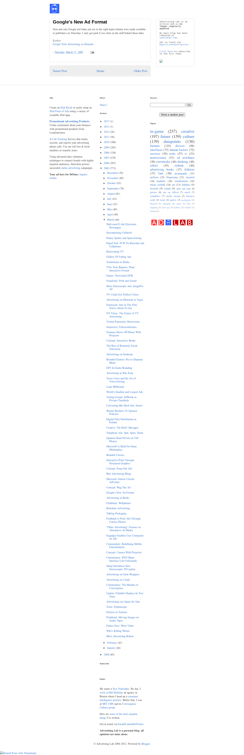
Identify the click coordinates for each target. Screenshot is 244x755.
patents (153, 192)
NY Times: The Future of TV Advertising (122, 314)
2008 (107, 152)
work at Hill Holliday (111, 692)
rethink (179, 165)
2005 (107, 168)
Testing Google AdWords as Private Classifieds (121, 398)
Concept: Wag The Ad (118, 487)
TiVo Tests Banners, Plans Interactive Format (120, 268)
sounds (188, 207)
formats (155, 145)
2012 (107, 132)
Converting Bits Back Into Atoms (124, 405)
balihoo (186, 184)
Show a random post (172, 114)
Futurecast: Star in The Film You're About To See (121, 306)
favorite (154, 188)
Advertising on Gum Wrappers (122, 574)
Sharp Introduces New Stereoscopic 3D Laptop (120, 567)
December (113, 173)
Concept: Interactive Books (121, 340)
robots (154, 165)
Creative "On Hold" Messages (122, 427)
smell (187, 192)
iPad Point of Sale (59, 111)
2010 (107, 142)
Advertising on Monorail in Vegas (124, 299)
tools (172, 153)
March (111, 219)
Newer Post (60, 71)
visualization (181, 181)
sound (167, 188)
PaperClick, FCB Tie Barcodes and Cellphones (125, 244)
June (110, 204)
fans (161, 173)
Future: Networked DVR (119, 275)
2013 (107, 126)
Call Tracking (59, 139)
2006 (107, 163)
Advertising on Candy (118, 579)
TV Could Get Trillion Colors (122, 294)
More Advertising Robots (120, 636)
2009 (107, 147)
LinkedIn (173, 45)
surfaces (154, 177)
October (111, 183)
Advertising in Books (117, 497)
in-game (157, 131)
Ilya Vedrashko (121, 688)
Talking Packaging (116, 513)
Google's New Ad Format (80, 21)
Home (100, 71)
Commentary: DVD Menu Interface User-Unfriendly (121, 559)
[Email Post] (91, 52)
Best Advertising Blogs (118, 473)
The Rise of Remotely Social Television (121, 347)
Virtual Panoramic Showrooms (123, 321)
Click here (166, 51)
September (113, 188)
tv (186, 153)
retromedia (163, 161)
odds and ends (183, 188)
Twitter (184, 45)
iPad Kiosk (66, 107)
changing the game (172, 203)
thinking (182, 161)
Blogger (145, 743)
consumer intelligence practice (119, 698)
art (173, 184)
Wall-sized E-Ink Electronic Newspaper (121, 225)
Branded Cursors (115, 455)
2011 (107, 137)
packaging (186, 199)
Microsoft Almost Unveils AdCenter (120, 480)
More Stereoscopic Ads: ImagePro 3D (124, 287)
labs (188, 203)
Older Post (140, 71)
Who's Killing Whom (117, 631)
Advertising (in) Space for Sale (123, 601)
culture (188, 136)
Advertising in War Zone (119, 373)
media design (173, 196)
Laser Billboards (115, 386)
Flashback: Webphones (118, 503)
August (111, 193)
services (155, 153)
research (190, 177)
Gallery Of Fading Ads (118, 256)
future (165, 136)
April (110, 214)
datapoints (172, 141)
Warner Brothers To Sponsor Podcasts (121, 412)
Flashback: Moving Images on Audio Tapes (122, 618)
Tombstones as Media (117, 262)
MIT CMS (108, 704)
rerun (162, 199)
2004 (107, 654)
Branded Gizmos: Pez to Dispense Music (124, 361)
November (113, 178)
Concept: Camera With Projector (124, 552)
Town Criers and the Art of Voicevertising (121, 379)
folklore (189, 169)
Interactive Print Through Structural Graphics (120, 461)
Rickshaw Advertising (118, 508)
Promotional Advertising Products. (70, 121)
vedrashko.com (168, 38)
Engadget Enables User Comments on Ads (125, 537)
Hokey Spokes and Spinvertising (123, 238)
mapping (154, 207)
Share (103, 105)
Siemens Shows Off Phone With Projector (123, 333)
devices (180, 145)
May (110, 209)
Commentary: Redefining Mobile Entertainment (124, 545)
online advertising (70, 168)
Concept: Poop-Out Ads (119, 468)
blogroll (153, 203)
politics (177, 207)
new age (166, 207)
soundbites (155, 196)
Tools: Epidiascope (116, 607)
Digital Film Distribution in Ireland (121, 420)
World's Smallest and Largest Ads (124, 392)
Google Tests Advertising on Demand (73, 44)
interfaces (156, 149)
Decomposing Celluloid (119, 232)
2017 (107, 121)
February (112, 642)
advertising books (162, 169)
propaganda (181, 173)
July (109, 199)
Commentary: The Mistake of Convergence (122, 586)
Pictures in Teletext (116, 612)
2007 (107, 157)
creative (187, 131)
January (111, 648)
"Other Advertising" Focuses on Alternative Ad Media (123, 528)
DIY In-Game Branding (119, 368)
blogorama (172, 177)
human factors (179, 149)
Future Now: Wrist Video (120, 625)
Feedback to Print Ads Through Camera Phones (123, 520)
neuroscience (158, 157)
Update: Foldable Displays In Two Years (124, 594)
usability (161, 181)
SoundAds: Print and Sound (121, 280)
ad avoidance (185, 157)
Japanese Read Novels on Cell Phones (122, 439)
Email (163, 45)
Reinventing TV (115, 251)
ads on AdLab (171, 192)
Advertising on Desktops (119, 354)
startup (153, 211)
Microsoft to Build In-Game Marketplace (121, 447)
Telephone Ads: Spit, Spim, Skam (124, 433)
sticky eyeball (157, 184)
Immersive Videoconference (121, 327)
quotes (173, 199)
